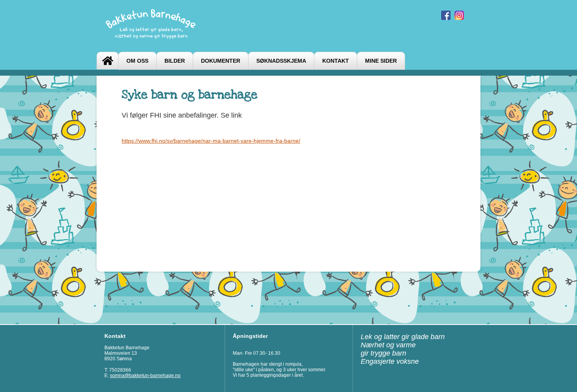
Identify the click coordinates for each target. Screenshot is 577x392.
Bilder (174, 61)
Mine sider (381, 61)
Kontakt (335, 61)
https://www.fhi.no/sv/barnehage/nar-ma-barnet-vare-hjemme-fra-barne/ (211, 141)
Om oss (137, 61)
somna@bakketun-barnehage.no (145, 375)
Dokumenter (220, 61)
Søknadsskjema (281, 61)
